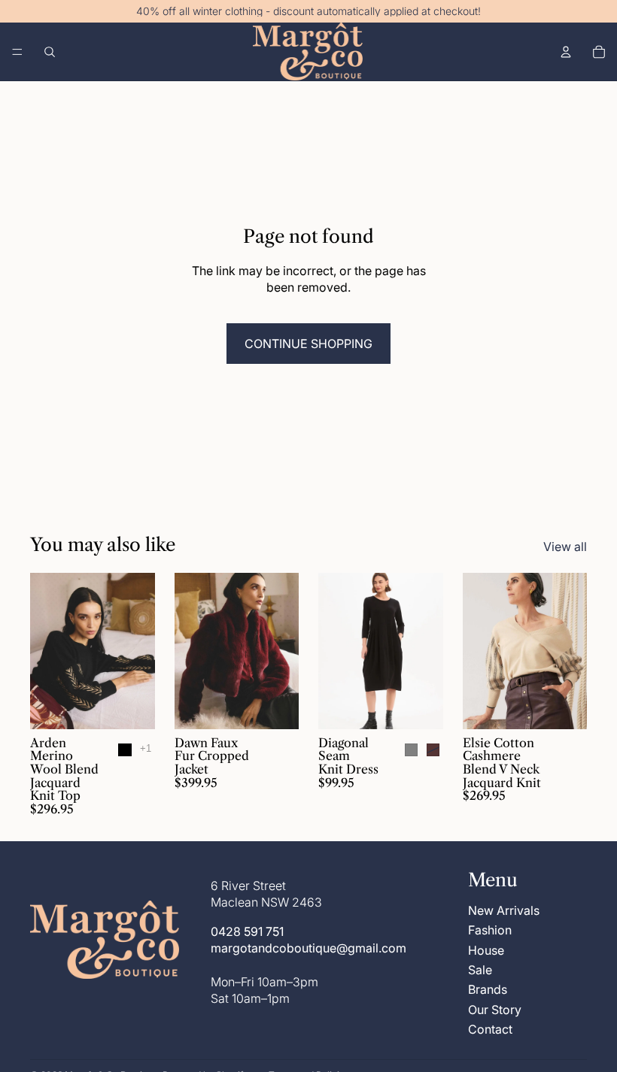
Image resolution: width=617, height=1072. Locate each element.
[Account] (565, 51)
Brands (487, 989)
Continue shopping (308, 343)
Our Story (494, 1009)
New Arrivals (503, 910)
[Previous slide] (46, 651)
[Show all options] (145, 748)
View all (565, 546)
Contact (490, 1029)
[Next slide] (138, 651)
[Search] (49, 51)
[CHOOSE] (131, 705)
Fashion (490, 929)
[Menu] (17, 52)
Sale (480, 969)
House (486, 950)
